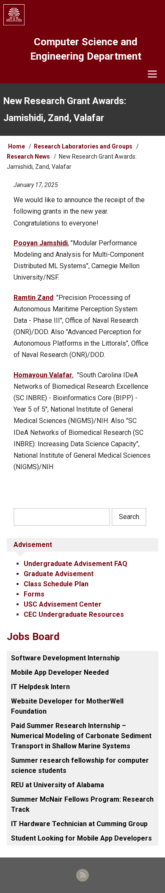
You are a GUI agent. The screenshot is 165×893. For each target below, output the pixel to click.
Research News (28, 156)
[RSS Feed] (83, 875)
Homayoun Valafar (43, 375)
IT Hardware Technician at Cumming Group (79, 824)
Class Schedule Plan (56, 584)
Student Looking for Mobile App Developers (81, 838)
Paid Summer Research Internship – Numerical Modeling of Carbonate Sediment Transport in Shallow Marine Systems (81, 736)
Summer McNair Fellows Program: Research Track (82, 804)
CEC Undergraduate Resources (74, 614)
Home (16, 146)
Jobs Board (33, 637)
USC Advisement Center (63, 604)
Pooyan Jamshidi (41, 243)
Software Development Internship (65, 658)
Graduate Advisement (59, 574)
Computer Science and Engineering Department (85, 49)
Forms (34, 594)
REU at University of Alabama (57, 785)
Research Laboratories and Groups (83, 146)
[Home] (82, 14)
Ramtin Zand (33, 298)
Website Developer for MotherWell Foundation (67, 706)
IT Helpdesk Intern (40, 687)
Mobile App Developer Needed (60, 672)
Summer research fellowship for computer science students (80, 765)
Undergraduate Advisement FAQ (75, 564)
